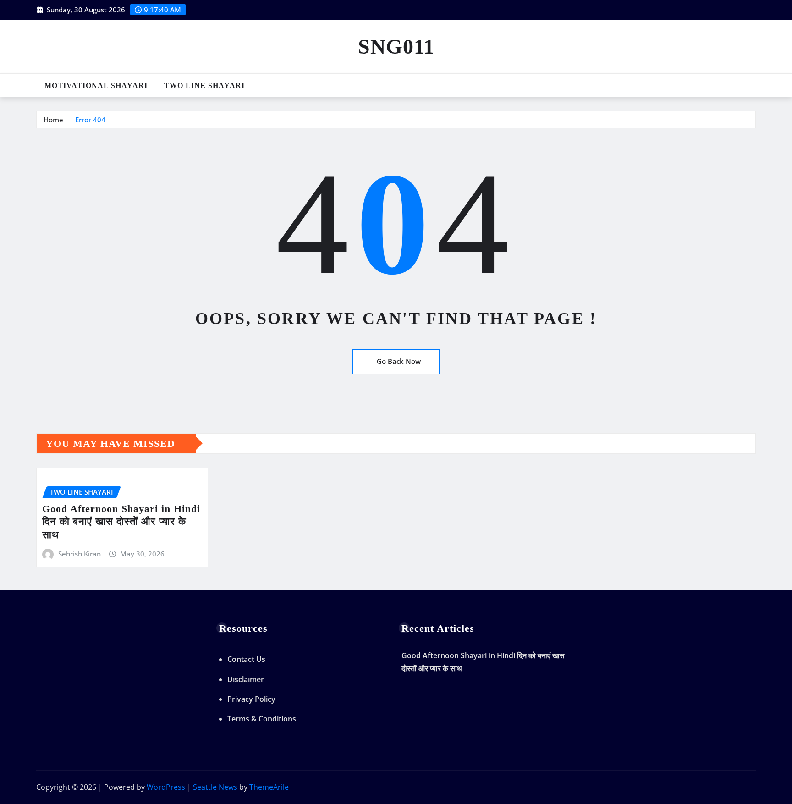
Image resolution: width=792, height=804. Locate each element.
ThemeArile (269, 787)
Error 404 (90, 119)
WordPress (166, 787)
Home (53, 119)
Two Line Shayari (204, 85)
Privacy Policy (251, 699)
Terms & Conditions (261, 719)
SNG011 (396, 46)
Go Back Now (399, 361)
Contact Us (246, 659)
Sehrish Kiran (79, 553)
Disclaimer (245, 679)
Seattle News (215, 787)
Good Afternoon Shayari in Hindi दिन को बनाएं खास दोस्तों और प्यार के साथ (121, 521)
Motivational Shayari (96, 85)
